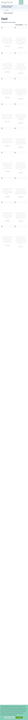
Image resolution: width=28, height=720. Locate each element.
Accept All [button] (19, 717)
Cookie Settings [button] (9, 717)
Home (3, 10)
